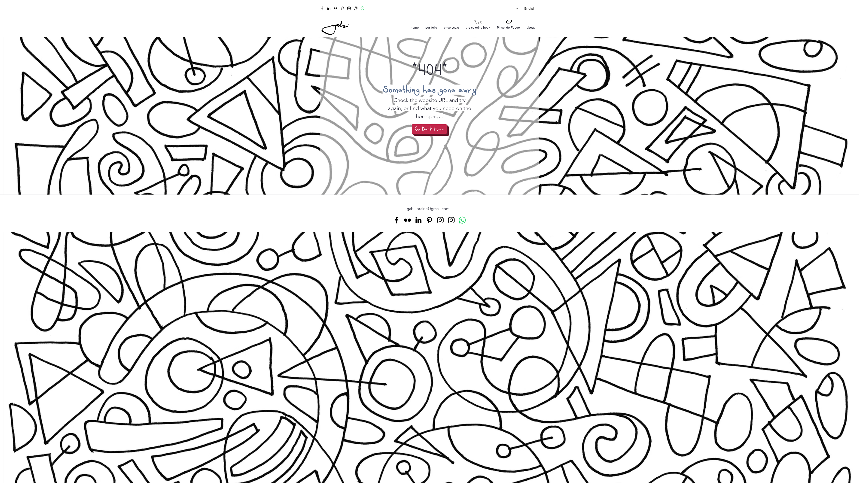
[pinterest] (342, 8)
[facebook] (322, 8)
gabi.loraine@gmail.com (428, 208)
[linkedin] (329, 8)
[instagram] (349, 8)
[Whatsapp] (362, 8)
